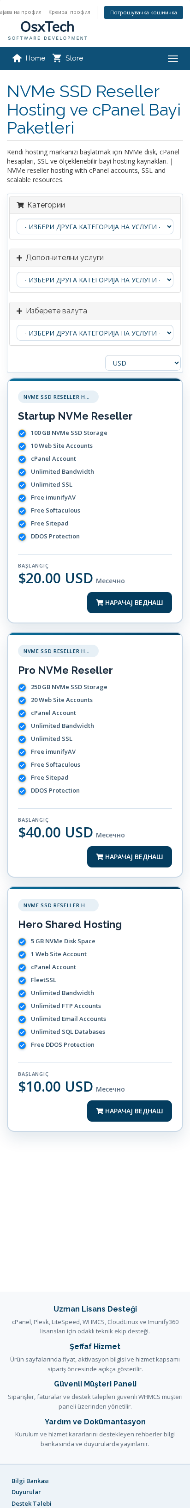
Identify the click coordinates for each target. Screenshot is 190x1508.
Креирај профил (69, 11)
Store (74, 58)
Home (35, 58)
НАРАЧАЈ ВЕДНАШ (133, 602)
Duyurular (26, 1492)
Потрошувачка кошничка (143, 12)
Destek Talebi (32, 1503)
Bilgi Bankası (30, 1481)
